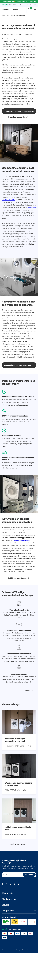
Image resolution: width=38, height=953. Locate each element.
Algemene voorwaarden (8, 949)
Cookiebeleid (30, 949)
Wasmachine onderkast (17, 15)
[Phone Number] (27, 5)
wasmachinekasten (8, 200)
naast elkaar (19, 54)
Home (3, 15)
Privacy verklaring (20, 949)
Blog (8, 15)
